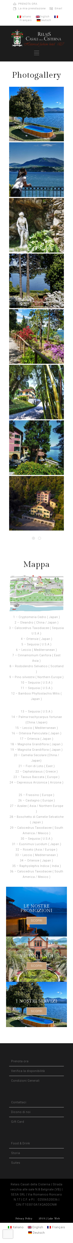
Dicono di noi (21, 1112)
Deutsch (45, 20)
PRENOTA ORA (27, 3)
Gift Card (17, 1121)
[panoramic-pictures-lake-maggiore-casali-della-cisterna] (36, 503)
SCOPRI (36, 920)
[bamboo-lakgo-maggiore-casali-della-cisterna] (36, 392)
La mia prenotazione (32, 8)
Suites (15, 1162)
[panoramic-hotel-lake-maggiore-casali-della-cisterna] (36, 447)
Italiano (26, 16)
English (44, 16)
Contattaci (18, 1102)
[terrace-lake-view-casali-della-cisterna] (36, 169)
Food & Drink (20, 1143)
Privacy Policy (23, 1218)
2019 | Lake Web (49, 1218)
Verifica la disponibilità (28, 1071)
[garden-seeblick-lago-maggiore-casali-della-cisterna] (36, 281)
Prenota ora (20, 1061)
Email (58, 8)
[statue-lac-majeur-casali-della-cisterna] (36, 225)
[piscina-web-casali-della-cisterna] (36, 114)
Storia (15, 1153)
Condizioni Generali (25, 1080)
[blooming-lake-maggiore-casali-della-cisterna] (36, 336)
